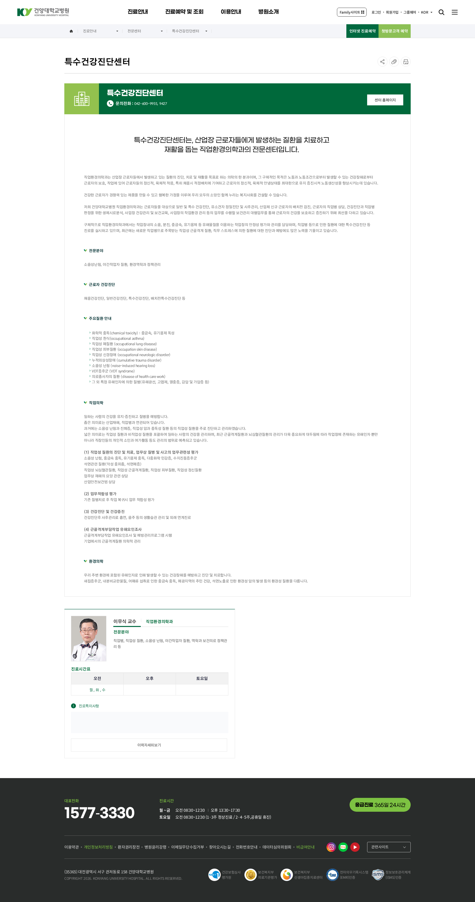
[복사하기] (394, 62)
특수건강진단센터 (185, 31)
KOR (424, 12)
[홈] (71, 31)
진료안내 (89, 31)
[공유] (382, 62)
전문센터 (134, 31)
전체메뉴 (455, 12)
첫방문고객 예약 (394, 31)
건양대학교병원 (43, 12)
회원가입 (392, 12)
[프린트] (406, 62)
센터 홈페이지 (385, 100)
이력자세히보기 (149, 745)
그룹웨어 (410, 12)
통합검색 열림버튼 (441, 12)
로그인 (376, 12)
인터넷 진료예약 (362, 31)
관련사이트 (380, 846)
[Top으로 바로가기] (458, 888)
